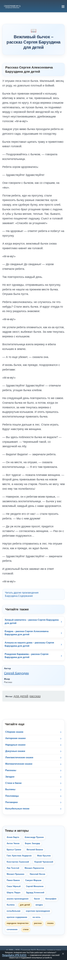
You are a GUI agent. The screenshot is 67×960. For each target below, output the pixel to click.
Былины (10, 789)
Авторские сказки (15, 738)
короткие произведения (38, 911)
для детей (21, 696)
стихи (26, 929)
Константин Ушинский (18, 862)
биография (50, 899)
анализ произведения (18, 899)
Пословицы (12, 795)
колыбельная (13, 911)
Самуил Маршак (33, 880)
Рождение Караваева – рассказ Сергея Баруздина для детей (26, 655)
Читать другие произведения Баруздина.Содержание (21, 594)
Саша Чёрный (14, 886)
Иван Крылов (44, 856)
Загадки (9, 776)
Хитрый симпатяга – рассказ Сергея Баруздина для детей (32, 621)
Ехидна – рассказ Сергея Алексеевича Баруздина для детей (26, 633)
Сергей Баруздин (16, 673)
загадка (39, 905)
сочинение (12, 929)
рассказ (35, 696)
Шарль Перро (13, 893)
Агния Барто (13, 837)
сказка (50, 923)
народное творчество (18, 923)
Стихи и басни (13, 783)
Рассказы (10, 770)
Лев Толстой (13, 868)
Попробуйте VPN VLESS (14, 955)
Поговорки (11, 802)
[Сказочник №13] (12, 6)
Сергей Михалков (34, 886)
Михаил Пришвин (15, 874)
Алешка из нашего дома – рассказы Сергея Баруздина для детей (29, 644)
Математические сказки (18, 763)
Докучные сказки (15, 751)
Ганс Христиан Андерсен (19, 856)
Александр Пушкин (34, 837)
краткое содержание (17, 917)
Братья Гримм (14, 850)
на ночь (37, 917)
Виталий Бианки (35, 850)
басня (37, 899)
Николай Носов (37, 874)
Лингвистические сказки (19, 757)
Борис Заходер (32, 843)
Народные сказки (15, 744)
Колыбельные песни (17, 808)
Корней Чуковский (43, 862)
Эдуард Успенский (35, 893)
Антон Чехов (13, 843)
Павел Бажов (13, 880)
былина (10, 905)
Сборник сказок (14, 731)
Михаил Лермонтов (34, 868)
